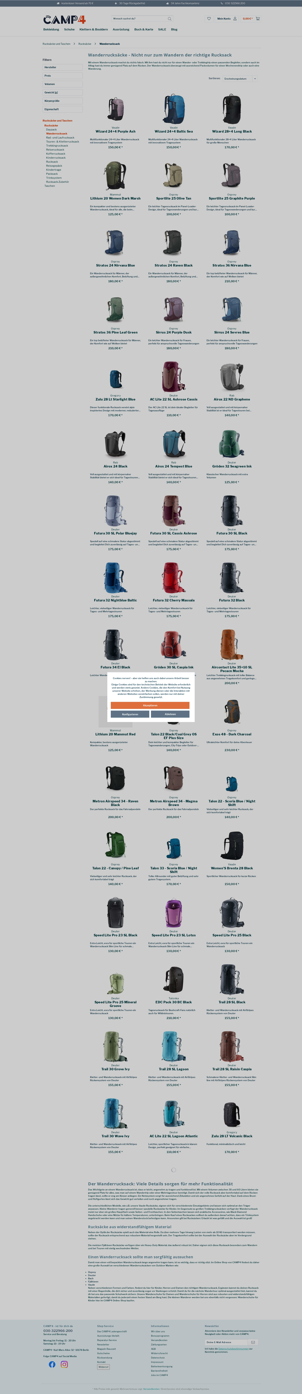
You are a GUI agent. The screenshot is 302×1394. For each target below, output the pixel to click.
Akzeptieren (150, 705)
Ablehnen (170, 714)
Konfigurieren (130, 714)
